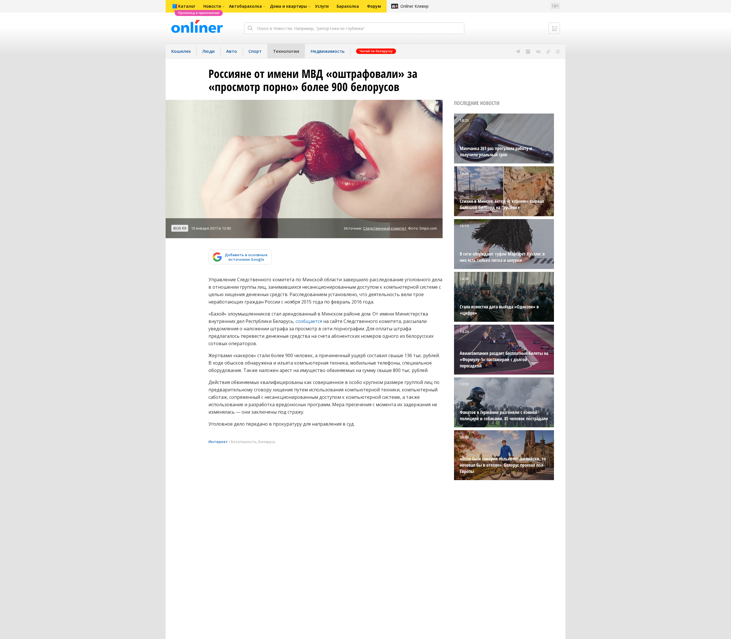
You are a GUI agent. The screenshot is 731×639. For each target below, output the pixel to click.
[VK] (538, 51)
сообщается (309, 321)
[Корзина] (554, 28)
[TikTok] (548, 51)
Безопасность (244, 441)
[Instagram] (528, 51)
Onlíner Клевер (414, 6)
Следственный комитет (384, 228)
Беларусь (267, 441)
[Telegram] (518, 51)
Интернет (218, 441)
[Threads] (557, 51)
